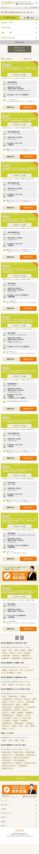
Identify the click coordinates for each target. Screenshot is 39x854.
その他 (18, 673)
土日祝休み (22, 696)
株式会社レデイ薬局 (18, 752)
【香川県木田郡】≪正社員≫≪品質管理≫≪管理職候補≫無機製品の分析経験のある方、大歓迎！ (19, 220)
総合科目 (14, 726)
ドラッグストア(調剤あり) (8, 673)
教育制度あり (20, 715)
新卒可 (34, 699)
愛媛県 (16, 740)
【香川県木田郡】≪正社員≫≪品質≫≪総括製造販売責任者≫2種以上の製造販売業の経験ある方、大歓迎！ (19, 119)
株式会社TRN (19, 763)
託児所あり (16, 710)
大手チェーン (17, 718)
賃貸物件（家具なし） (19, 723)
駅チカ (4, 696)
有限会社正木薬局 (30, 752)
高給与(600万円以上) (7, 707)
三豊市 (19, 653)
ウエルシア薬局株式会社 (19, 760)
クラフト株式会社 (7, 760)
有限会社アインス (6, 757)
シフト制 (28, 715)
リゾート (12, 728)
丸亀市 (10, 650)
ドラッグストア (29, 670)
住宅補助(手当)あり (7, 710)
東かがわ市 (12, 653)
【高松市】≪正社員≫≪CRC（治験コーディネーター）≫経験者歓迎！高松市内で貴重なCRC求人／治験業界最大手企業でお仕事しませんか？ (19, 520)
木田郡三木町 (16, 655)
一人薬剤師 (15, 720)
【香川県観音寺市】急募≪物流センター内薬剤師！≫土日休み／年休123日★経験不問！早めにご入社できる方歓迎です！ (18, 69)
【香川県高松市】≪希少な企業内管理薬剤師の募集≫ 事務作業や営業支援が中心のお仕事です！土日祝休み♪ (19, 592)
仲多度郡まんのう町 (27, 658)
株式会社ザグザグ (31, 755)
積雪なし (33, 726)
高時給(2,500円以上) (19, 707)
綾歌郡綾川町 (6, 658)
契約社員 (11, 684)
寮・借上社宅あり (31, 707)
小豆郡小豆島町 (6, 655)
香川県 (26, 7)
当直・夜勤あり (24, 720)
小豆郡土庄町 (27, 653)
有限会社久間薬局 (20, 755)
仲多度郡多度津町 (16, 658)
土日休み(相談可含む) (7, 699)
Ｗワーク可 (20, 702)
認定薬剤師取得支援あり (8, 715)
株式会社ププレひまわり (30, 763)
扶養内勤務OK (29, 712)
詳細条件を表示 (19, 42)
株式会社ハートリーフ (7, 755)
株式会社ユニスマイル (8, 768)
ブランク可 (12, 702)
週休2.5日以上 (18, 699)
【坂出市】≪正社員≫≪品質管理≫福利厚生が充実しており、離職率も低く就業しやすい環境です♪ (19, 470)
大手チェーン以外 (27, 718)
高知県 (22, 740)
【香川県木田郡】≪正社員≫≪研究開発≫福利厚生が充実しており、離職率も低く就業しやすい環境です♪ (19, 421)
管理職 (13, 712)
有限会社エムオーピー (8, 763)
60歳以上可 (25, 710)
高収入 (20, 726)
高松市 (4, 650)
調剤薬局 (5, 670)
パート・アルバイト (20, 684)
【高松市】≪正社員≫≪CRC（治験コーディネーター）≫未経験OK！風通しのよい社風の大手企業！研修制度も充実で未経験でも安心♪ (19, 270)
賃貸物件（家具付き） (7, 723)
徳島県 (4, 740)
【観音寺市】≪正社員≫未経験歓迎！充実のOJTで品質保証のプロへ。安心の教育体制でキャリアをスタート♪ (19, 371)
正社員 (4, 684)
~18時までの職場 (30, 702)
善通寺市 (23, 650)
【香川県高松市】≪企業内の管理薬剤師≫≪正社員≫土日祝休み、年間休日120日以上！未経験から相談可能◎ (19, 321)
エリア (11, 17)
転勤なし (18, 704)
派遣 (29, 684)
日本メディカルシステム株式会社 (21, 757)
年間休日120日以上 (13, 696)
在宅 (27, 726)
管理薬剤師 (20, 712)
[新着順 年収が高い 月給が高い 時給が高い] (33, 58)
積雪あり (5, 728)
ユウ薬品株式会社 (23, 765)
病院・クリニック (13, 670)
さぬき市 (5, 653)
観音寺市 (30, 650)
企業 (21, 670)
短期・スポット (6, 726)
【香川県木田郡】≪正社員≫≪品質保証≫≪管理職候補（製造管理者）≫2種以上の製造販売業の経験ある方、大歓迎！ (19, 170)
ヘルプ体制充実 (6, 720)
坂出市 (16, 650)
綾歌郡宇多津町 (25, 655)
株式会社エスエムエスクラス (9, 765)
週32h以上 (27, 699)
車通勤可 (26, 704)
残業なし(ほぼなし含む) (8, 704)
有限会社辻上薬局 (7, 752)
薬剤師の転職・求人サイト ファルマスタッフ (11, 7)
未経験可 (5, 702)
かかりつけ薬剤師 (7, 718)
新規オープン (5, 712)
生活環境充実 (30, 723)
